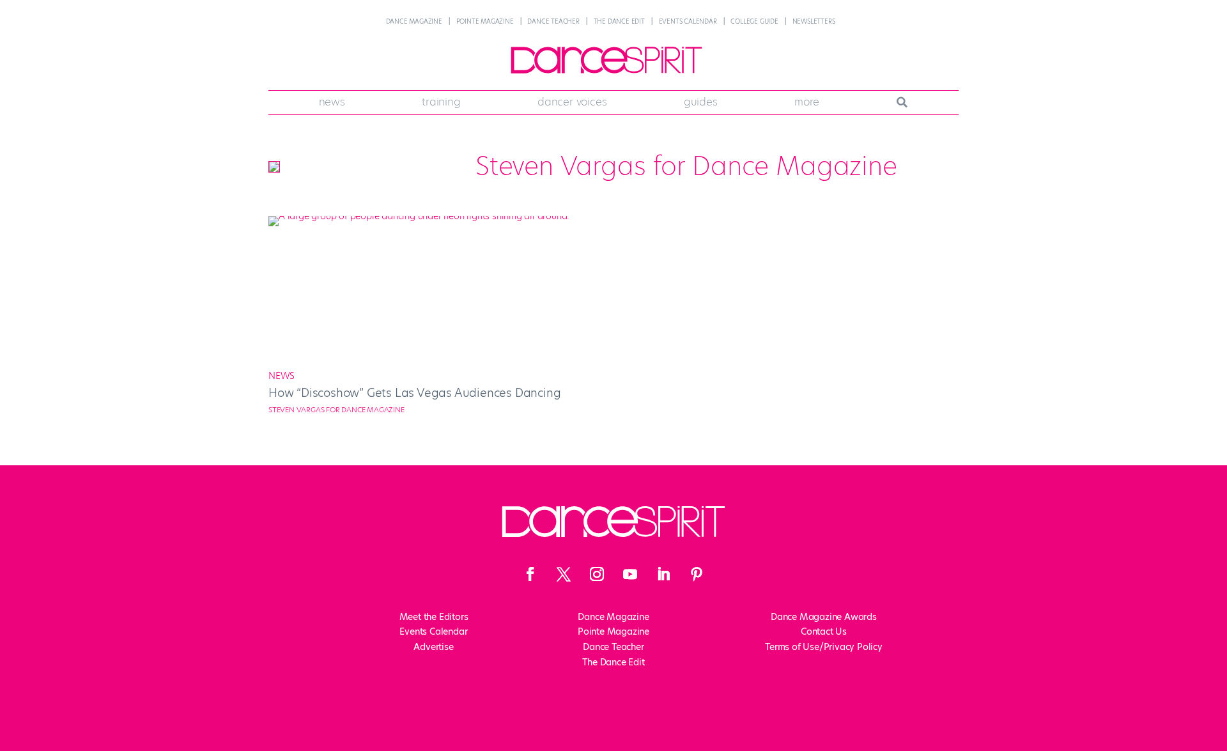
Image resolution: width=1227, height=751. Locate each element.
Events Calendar (688, 21)
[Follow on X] (564, 574)
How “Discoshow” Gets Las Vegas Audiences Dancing (414, 393)
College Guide (754, 21)
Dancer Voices (571, 101)
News (332, 101)
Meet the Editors (433, 616)
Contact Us (824, 631)
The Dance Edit (619, 21)
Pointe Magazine (485, 21)
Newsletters (813, 21)
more (806, 101)
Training (441, 101)
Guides (701, 101)
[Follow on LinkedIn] (663, 574)
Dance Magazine (414, 21)
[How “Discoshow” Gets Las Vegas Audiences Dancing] (436, 216)
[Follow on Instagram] (597, 574)
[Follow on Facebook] (530, 574)
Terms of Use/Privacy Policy (824, 646)
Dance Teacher (553, 21)
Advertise (433, 646)
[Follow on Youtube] (630, 574)
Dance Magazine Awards (824, 616)
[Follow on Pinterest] (697, 574)
